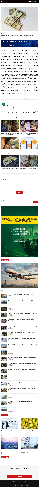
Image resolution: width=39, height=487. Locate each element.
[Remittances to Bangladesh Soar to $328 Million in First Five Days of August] (29, 161)
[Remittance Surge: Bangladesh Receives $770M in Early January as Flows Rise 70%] (10, 143)
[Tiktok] (25, 481)
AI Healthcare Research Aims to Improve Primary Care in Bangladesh (21, 369)
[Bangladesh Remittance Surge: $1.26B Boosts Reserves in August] (10, 161)
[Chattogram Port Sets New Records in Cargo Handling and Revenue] (4, 296)
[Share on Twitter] (23, 98)
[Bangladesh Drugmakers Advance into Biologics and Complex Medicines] (4, 340)
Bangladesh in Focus (8, 36)
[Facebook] (13, 481)
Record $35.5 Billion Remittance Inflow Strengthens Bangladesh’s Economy (10, 134)
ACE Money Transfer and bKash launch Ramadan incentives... (29, 134)
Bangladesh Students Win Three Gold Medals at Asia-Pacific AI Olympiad (22, 363)
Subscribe (19, 476)
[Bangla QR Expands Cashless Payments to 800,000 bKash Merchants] (4, 377)
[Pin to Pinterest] (24, 98)
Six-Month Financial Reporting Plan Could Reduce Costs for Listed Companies (21, 383)
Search (2, 200)
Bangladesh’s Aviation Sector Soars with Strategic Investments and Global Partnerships (9, 431)
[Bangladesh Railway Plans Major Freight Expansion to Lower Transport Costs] (4, 409)
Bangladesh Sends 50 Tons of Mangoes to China (29, 431)
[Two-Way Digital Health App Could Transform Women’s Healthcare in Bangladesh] (4, 321)
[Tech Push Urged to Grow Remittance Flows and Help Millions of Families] (29, 143)
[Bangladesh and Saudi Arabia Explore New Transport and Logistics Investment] (4, 403)
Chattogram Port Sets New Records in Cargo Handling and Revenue (21, 294)
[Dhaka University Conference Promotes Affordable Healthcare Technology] (4, 328)
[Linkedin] (20, 481)
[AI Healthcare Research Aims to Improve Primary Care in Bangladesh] (4, 371)
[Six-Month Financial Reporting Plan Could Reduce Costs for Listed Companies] (4, 384)
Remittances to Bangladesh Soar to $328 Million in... (29, 168)
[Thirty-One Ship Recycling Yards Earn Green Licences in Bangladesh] (4, 352)
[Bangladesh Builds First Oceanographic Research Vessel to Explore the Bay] (4, 346)
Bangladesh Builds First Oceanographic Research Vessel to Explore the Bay (23, 344)
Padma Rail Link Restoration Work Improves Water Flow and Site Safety (22, 395)
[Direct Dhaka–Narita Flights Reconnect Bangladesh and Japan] (19, 275)
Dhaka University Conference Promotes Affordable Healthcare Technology (22, 326)
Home (2, 5)
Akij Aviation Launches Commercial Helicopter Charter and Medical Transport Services (23, 301)
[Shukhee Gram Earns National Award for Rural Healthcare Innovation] (4, 334)
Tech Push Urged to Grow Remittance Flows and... (29, 150)
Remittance (8, 5)
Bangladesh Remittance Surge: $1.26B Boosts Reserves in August (10, 169)
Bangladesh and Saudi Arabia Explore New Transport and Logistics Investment (21, 402)
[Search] (37, 1)
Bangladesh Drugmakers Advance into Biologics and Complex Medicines (22, 338)
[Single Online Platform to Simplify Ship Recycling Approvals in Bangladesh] (4, 359)
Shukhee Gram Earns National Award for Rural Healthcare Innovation (21, 332)
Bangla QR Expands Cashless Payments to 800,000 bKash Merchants (21, 375)
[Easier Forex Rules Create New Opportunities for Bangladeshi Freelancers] (4, 315)
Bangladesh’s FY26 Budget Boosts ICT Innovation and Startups (8, 450)
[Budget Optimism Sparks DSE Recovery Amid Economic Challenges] (29, 443)
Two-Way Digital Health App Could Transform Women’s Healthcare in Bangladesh (21, 320)
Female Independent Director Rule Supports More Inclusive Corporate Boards (21, 389)
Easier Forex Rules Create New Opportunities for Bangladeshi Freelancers (22, 313)
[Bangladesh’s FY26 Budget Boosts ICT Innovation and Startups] (9, 443)
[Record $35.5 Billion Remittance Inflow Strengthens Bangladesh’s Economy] (10, 126)
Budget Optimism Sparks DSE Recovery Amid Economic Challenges (28, 450)
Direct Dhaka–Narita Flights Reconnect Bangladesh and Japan (13, 288)
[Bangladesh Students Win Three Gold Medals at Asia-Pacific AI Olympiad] (4, 365)
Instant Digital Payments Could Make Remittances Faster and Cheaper (21, 307)
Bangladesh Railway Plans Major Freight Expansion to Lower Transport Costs (22, 408)
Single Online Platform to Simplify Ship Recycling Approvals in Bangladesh (22, 357)
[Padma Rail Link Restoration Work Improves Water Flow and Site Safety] (4, 397)
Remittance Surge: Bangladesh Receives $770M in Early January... (10, 151)
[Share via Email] (25, 98)
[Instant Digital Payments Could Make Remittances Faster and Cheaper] (4, 309)
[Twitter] (15, 481)
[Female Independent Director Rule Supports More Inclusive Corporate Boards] (4, 390)
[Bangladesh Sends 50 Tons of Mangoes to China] (29, 423)
